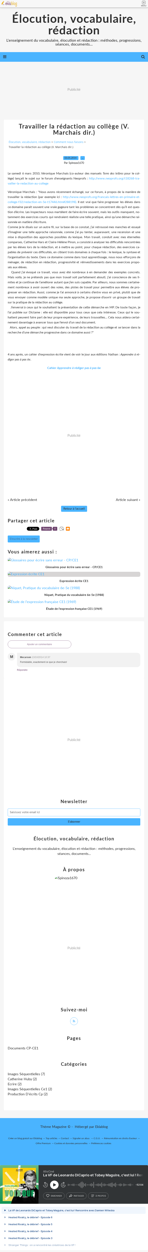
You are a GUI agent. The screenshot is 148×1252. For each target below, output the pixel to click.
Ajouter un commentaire (39, 644)
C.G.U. (97, 1138)
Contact (65, 1138)
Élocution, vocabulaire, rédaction (74, 25)
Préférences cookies (101, 1143)
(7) (26, 1074)
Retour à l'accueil (74, 508)
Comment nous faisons (68, 142)
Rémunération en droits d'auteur (120, 1138)
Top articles (51, 1138)
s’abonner (56, 1196)
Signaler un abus (81, 1138)
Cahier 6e (74, 368)
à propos (101, 1196)
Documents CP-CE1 (23, 1048)
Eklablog (101, 1127)
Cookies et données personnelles (70, 1143)
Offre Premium (43, 1143)
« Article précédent (22, 500)
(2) (22, 1079)
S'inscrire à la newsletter (24, 539)
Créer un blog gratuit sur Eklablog (25, 1138)
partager (79, 1196)
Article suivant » (128, 500)
